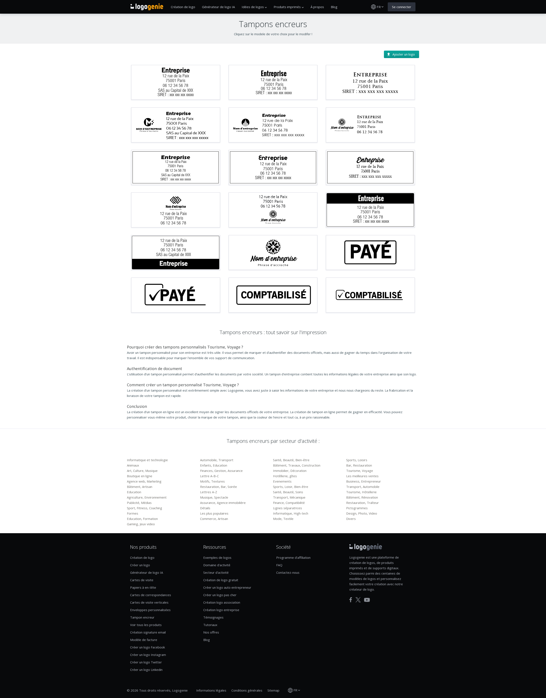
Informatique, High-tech (290, 513)
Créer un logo (140, 565)
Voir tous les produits (146, 625)
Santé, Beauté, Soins (288, 492)
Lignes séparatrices (287, 508)
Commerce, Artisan (214, 519)
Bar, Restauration (359, 465)
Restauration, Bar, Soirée (218, 486)
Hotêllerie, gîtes (285, 476)
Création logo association (221, 602)
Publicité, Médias (139, 502)
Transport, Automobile (362, 486)
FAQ (279, 565)
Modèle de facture (143, 640)
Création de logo (183, 7)
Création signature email (148, 632)
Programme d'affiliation (293, 557)
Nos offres (211, 632)
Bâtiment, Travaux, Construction (296, 465)
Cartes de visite (141, 580)
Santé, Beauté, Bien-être (291, 460)
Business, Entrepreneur (363, 481)
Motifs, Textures (212, 481)
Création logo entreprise (221, 610)
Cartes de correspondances (150, 595)
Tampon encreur (142, 617)
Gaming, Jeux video (141, 524)
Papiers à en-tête (143, 587)
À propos (317, 7)
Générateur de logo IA (218, 7)
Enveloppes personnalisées (150, 610)
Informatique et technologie (147, 460)
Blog (334, 7)
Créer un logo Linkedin (146, 669)
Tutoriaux (210, 625)
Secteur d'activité (216, 572)
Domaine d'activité (216, 565)
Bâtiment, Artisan (139, 486)
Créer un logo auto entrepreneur (227, 587)
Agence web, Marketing (144, 481)
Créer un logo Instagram (148, 655)
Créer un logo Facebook (147, 647)
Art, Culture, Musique (142, 470)
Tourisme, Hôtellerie (361, 492)
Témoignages (213, 617)
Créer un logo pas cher (220, 595)
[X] (358, 599)
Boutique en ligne (139, 476)
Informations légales (211, 690)
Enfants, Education (213, 465)
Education (134, 492)
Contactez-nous (287, 572)
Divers (351, 519)
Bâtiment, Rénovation (362, 497)
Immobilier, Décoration (289, 470)
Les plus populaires (214, 513)
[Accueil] (147, 6)
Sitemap (273, 690)
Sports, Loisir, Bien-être (290, 486)
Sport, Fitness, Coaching (144, 508)
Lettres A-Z (208, 492)
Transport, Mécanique (289, 497)
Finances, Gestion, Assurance (221, 470)
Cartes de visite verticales (149, 602)
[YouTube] (367, 600)
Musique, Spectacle (214, 497)
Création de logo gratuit (220, 580)
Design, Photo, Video (361, 513)
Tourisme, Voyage (359, 470)
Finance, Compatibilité (289, 502)
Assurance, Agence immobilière (223, 502)
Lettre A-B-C (209, 476)
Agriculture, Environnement (147, 497)
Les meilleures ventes (362, 476)
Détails (205, 508)
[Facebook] (350, 599)
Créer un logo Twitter (146, 662)
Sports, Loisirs (356, 460)
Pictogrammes (357, 508)
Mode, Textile (283, 519)
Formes (132, 513)
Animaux (133, 465)
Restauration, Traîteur (362, 502)
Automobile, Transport (216, 460)
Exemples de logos (217, 557)
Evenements (282, 481)
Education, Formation (142, 519)
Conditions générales (246, 690)
